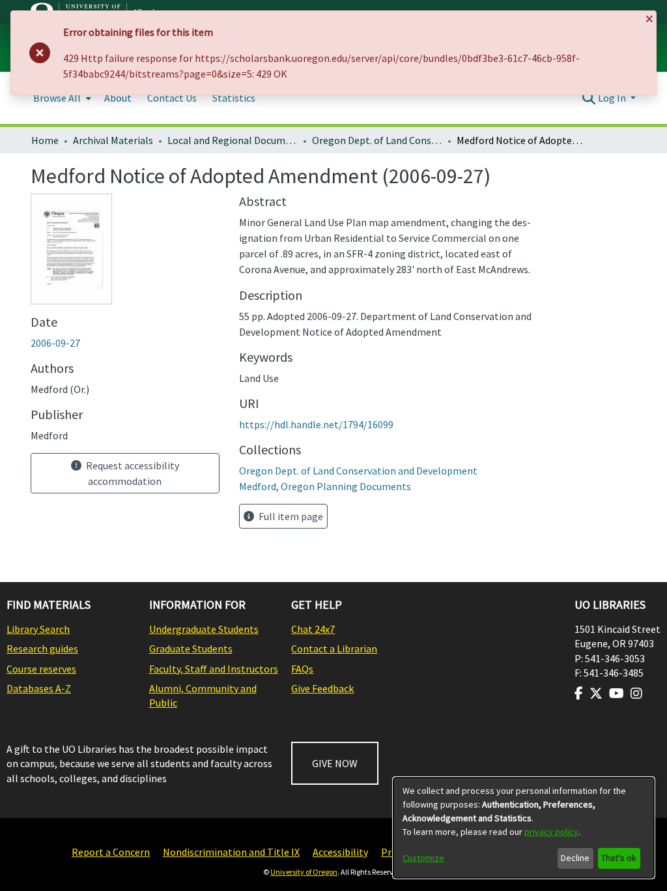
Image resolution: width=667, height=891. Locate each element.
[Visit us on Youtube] (616, 693)
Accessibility (340, 851)
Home (45, 140)
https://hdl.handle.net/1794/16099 (316, 424)
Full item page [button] (290, 516)
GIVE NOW (335, 763)
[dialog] (523, 828)
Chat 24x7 (313, 628)
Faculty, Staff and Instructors (213, 668)
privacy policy (551, 832)
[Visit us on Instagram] (636, 693)
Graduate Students (191, 648)
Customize (423, 858)
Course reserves (41, 668)
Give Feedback (322, 688)
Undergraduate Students (204, 628)
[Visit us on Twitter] (596, 693)
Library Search (38, 628)
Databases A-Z (39, 688)
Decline (575, 858)
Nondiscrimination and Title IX (231, 851)
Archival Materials (113, 140)
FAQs (302, 668)
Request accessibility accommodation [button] (131, 473)
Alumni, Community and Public (203, 695)
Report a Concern (111, 851)
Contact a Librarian (334, 648)
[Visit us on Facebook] (579, 693)
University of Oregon (303, 872)
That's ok (618, 858)
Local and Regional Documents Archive (232, 140)
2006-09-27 (55, 342)
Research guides (42, 648)
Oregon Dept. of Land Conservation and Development (377, 140)
